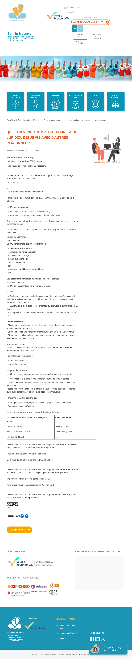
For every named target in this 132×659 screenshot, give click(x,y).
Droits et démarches (34, 120)
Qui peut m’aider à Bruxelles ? (89, 22)
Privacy (54, 654)
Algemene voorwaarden (69, 654)
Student (62, 638)
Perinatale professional (68, 633)
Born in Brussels (19, 33)
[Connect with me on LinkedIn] (97, 640)
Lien (8, 507)
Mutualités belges (80, 42)
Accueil (21, 120)
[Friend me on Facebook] (92, 640)
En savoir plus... (18, 529)
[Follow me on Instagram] (103, 640)
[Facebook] (22, 516)
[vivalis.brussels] (58, 16)
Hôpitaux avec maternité (97, 36)
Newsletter (73, 8)
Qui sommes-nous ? (80, 36)
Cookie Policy (86, 654)
